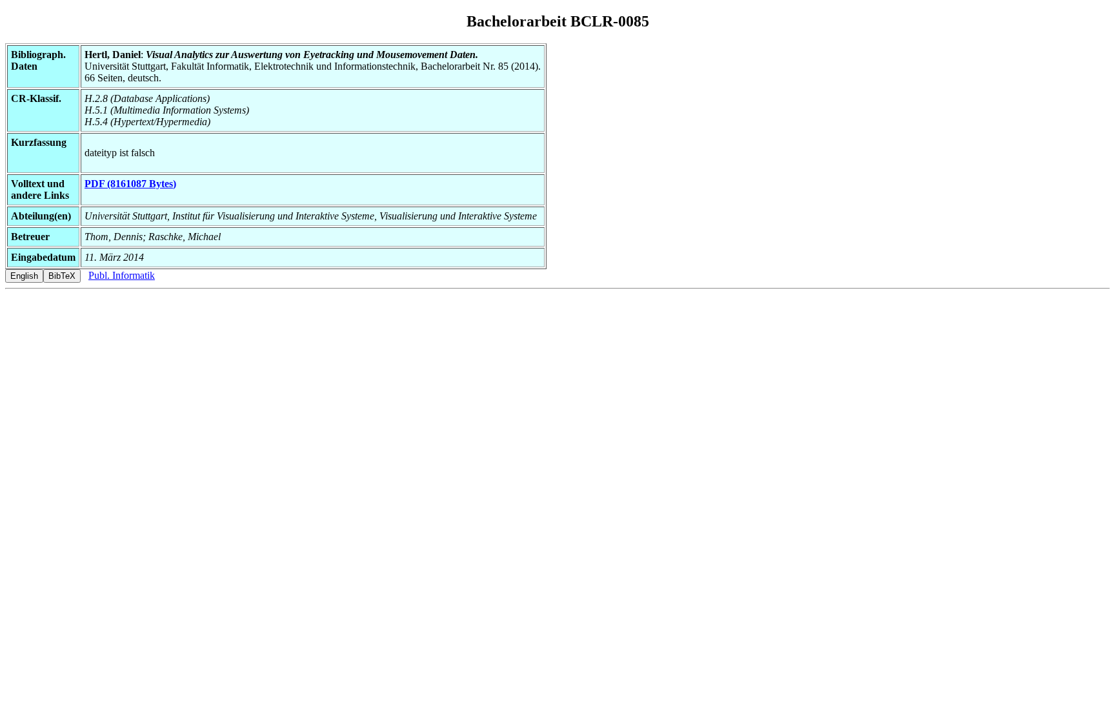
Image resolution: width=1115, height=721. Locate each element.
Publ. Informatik (121, 275)
